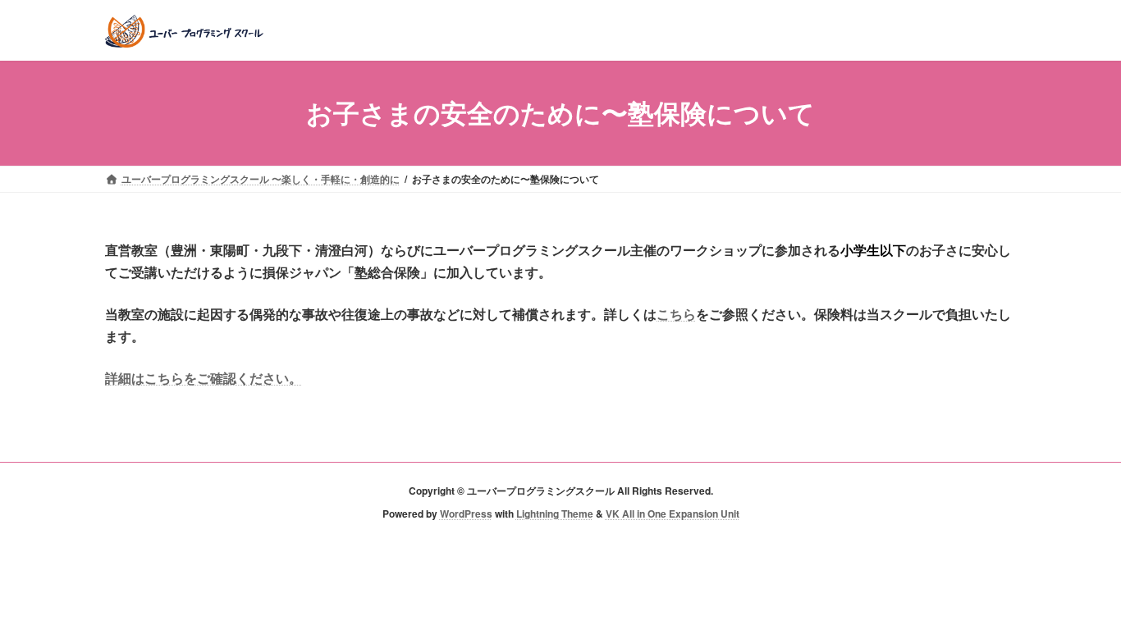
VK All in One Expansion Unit (672, 513)
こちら (676, 313)
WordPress (466, 513)
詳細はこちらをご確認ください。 (203, 377)
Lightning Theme (554, 513)
